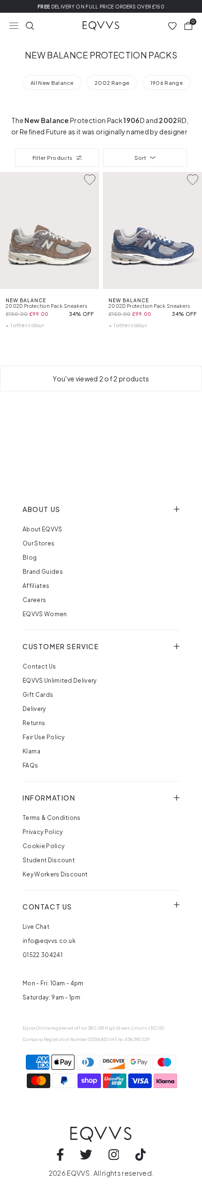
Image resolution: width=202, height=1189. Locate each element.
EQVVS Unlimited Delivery (60, 680)
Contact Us (39, 666)
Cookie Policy (43, 846)
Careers (34, 599)
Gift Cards (38, 694)
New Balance (46, 120)
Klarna (31, 751)
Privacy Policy (42, 831)
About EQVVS (42, 529)
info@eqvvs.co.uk (49, 940)
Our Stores (38, 543)
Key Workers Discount (55, 874)
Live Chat (36, 926)
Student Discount (49, 860)
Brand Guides (43, 571)
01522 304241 (42, 954)
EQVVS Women (45, 614)
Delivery (34, 708)
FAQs (30, 765)
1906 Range (166, 83)
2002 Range (111, 83)
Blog (30, 557)
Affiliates (36, 585)
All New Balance (52, 83)
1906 (132, 120)
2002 (168, 120)
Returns (34, 723)
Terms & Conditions (52, 817)
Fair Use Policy (44, 737)
